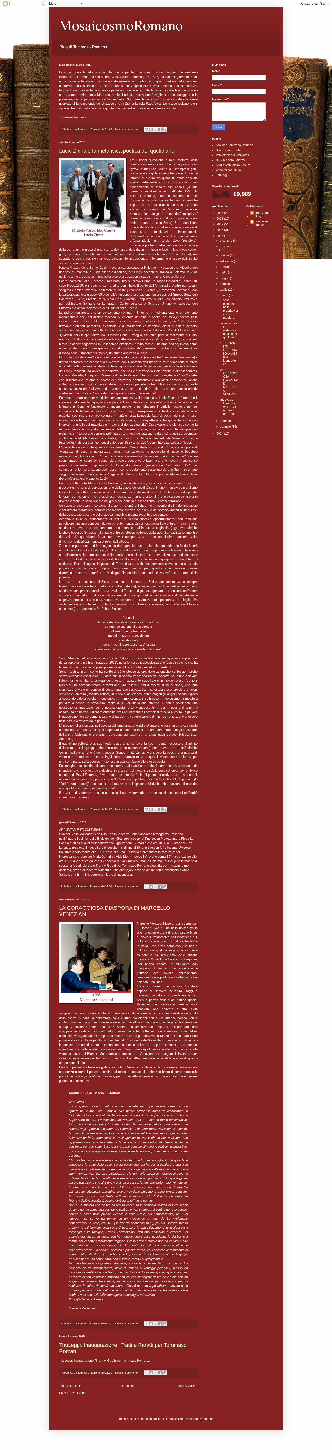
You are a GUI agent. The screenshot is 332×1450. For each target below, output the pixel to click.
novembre (226, 246)
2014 (220, 433)
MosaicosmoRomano (121, 24)
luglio (224, 272)
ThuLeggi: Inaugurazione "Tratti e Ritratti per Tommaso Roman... (104, 1360)
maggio (225, 284)
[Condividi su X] (155, 129)
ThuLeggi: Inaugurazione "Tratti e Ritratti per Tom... (228, 406)
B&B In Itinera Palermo (231, 160)
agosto (225, 267)
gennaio (226, 426)
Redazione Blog (262, 214)
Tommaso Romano (261, 223)
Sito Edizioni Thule (228, 150)
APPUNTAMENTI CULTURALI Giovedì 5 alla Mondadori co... (229, 353)
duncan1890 (176, 1419)
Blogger (207, 1419)
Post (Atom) (79, 1393)
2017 (220, 224)
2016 (220, 230)
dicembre (226, 240)
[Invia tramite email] (146, 129)
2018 (220, 218)
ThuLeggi (222, 175)
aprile (224, 289)
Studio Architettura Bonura (233, 165)
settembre (227, 261)
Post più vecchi (186, 1386)
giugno (225, 278)
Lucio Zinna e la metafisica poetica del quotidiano (116, 151)
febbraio (226, 421)
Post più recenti (70, 1386)
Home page (128, 1386)
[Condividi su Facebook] (160, 129)
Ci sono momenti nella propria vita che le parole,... (228, 308)
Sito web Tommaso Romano (234, 145)
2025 (220, 213)
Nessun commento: (127, 129)
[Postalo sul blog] (151, 129)
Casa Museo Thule (228, 170)
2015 (220, 235)
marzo (224, 295)
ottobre (225, 255)
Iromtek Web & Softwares (232, 155)
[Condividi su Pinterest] (164, 129)
